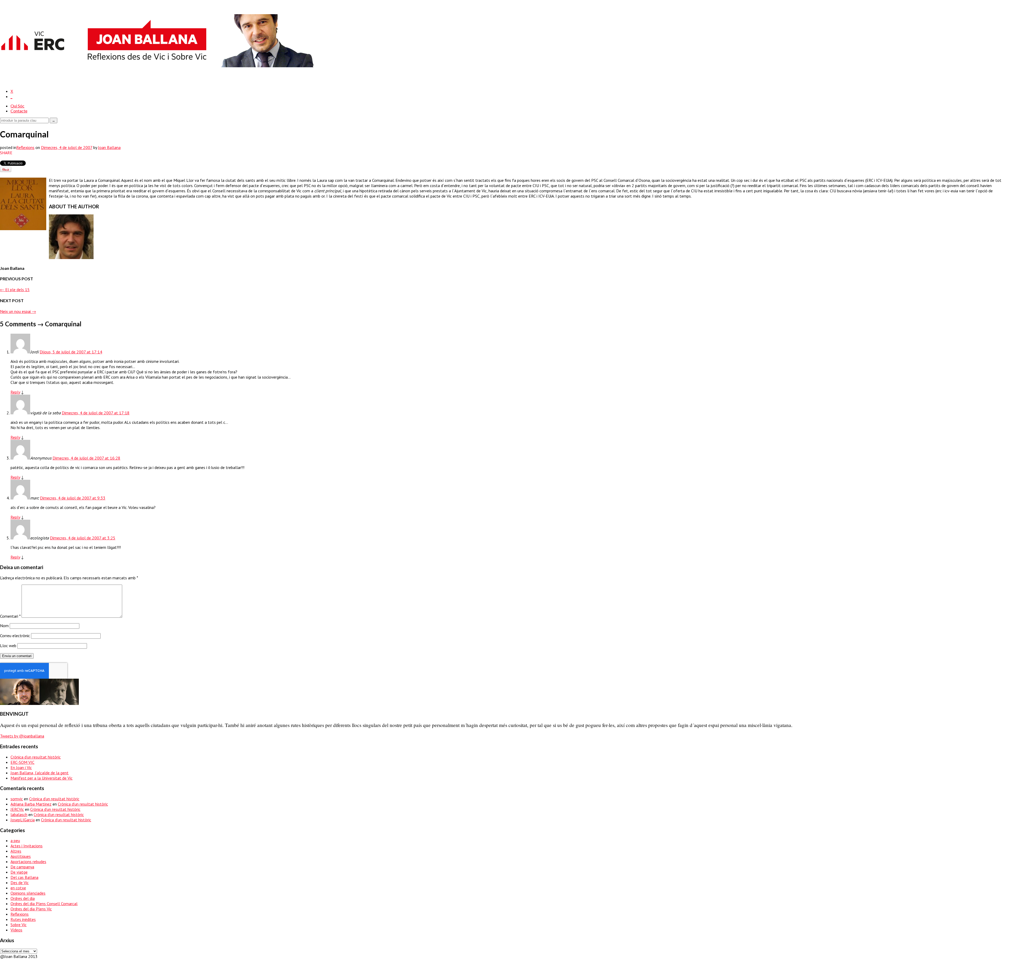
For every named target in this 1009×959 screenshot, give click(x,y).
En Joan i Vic (21, 767)
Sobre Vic (19, 924)
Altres (16, 851)
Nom (4, 625)
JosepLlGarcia (23, 819)
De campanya (22, 866)
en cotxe (18, 887)
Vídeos (16, 929)
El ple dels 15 (15, 289)
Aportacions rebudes (28, 861)
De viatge (19, 872)
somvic (17, 798)
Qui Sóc (17, 105)
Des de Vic (20, 882)
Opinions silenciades (28, 893)
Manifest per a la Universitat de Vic (42, 778)
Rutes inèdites (23, 919)
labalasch (19, 814)
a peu (15, 840)
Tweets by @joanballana (22, 736)
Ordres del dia (23, 898)
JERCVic (17, 809)
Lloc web (8, 645)
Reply (15, 392)
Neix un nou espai (18, 311)
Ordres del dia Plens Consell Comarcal (44, 903)
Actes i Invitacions (27, 845)
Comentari (10, 616)
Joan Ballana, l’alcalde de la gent (40, 772)
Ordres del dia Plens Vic (31, 908)
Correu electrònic (15, 635)
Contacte (19, 110)
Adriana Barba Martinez (31, 804)
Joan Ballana (109, 147)
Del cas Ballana (24, 877)
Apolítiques (21, 856)
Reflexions (25, 147)
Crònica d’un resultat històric (36, 757)
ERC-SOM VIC (22, 762)
